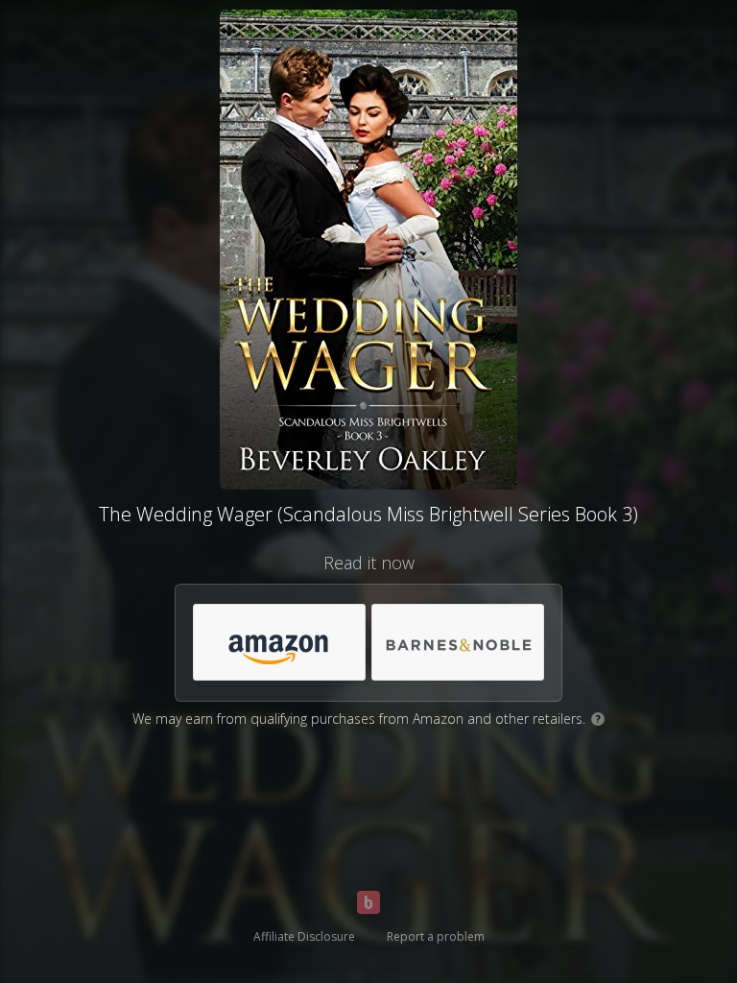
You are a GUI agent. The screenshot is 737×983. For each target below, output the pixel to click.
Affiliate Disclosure (304, 936)
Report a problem (436, 936)
